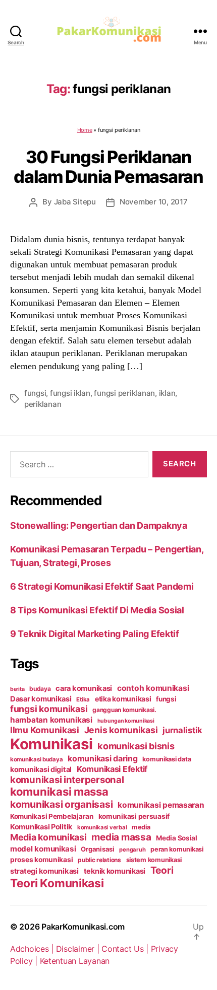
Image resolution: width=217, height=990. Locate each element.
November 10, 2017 (154, 201)
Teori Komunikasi (57, 883)
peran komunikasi (176, 849)
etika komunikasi (123, 698)
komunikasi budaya (36, 759)
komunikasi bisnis (135, 745)
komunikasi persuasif (134, 816)
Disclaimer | (79, 949)
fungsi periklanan (124, 393)
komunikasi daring (102, 758)
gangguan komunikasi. (124, 710)
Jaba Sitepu (75, 201)
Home (84, 129)
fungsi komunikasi (48, 708)
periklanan (42, 404)
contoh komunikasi (153, 688)
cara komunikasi (84, 688)
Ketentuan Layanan (75, 961)
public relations (99, 860)
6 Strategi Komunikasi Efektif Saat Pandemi (102, 586)
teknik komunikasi (114, 871)
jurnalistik (182, 730)
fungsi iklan (70, 393)
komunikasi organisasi (61, 804)
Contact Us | (126, 949)
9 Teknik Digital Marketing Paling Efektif (94, 633)
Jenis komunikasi (121, 730)
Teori (162, 870)
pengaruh (132, 849)
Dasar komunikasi (41, 698)
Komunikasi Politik (41, 826)
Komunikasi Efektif (112, 769)
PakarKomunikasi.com (83, 927)
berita (17, 689)
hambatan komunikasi (51, 720)
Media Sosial (176, 838)
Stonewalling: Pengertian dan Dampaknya (98, 525)
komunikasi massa (59, 791)
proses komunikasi (41, 860)
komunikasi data (166, 759)
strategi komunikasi (44, 871)
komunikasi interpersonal (67, 779)
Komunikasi (51, 744)
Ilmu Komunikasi (44, 730)
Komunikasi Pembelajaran (51, 816)
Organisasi (97, 849)
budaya (39, 688)
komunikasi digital (41, 769)
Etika (83, 699)
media (141, 827)
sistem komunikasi (154, 860)
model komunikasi (43, 849)
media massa (121, 837)
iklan (167, 393)
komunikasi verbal (102, 827)
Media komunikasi (48, 837)
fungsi (35, 393)
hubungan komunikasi (125, 721)
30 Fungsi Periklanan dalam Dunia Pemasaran (108, 167)
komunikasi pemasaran (161, 805)
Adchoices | (33, 949)
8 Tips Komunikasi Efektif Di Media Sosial (97, 610)
